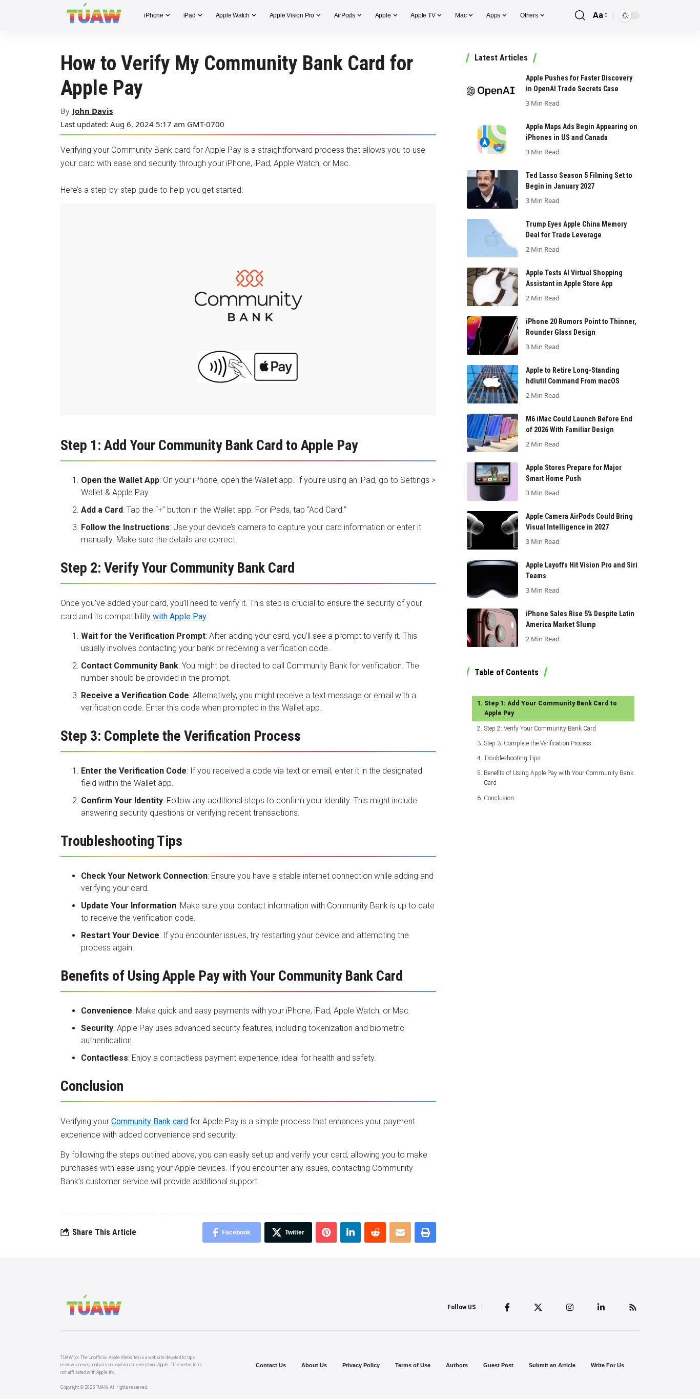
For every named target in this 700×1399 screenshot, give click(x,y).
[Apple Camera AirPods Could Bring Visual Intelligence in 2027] (492, 530)
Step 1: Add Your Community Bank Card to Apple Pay (550, 708)
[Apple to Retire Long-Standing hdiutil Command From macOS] (492, 384)
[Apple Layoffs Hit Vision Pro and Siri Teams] (492, 579)
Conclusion (498, 798)
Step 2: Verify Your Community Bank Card (539, 728)
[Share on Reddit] (375, 1232)
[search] (580, 15)
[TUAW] (94, 15)
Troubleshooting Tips (512, 758)
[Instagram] (570, 1307)
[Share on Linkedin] (350, 1232)
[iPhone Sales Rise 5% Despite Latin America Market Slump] (492, 628)
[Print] (425, 1232)
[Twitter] (538, 1307)
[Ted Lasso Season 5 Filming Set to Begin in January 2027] (492, 189)
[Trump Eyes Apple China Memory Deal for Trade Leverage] (492, 238)
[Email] (400, 1232)
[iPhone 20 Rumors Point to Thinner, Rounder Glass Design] (492, 335)
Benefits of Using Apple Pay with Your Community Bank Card (558, 777)
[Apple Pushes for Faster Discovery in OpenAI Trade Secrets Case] (492, 92)
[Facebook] (507, 1307)
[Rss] (633, 1307)
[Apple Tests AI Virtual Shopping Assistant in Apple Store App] (492, 287)
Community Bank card (149, 1121)
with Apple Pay (180, 616)
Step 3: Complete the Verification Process (537, 743)
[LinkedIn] (601, 1307)
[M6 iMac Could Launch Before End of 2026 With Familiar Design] (492, 433)
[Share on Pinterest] (326, 1232)
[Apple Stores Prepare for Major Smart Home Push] (492, 481)
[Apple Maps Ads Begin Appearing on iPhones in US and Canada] (492, 140)
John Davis (92, 111)
